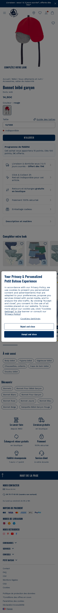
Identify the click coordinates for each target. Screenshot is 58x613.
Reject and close (27, 326)
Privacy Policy (12, 314)
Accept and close (29, 334)
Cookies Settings (30, 318)
